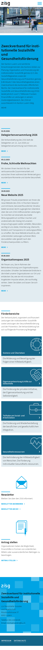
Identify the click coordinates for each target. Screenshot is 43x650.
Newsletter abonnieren (12, 504)
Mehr (3, 151)
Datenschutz (20, 640)
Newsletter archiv (9, 509)
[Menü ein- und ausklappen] (40, 3)
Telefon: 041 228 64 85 (10, 620)
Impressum (6, 640)
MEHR (3, 107)
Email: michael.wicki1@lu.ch (13, 623)
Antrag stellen (8, 560)
